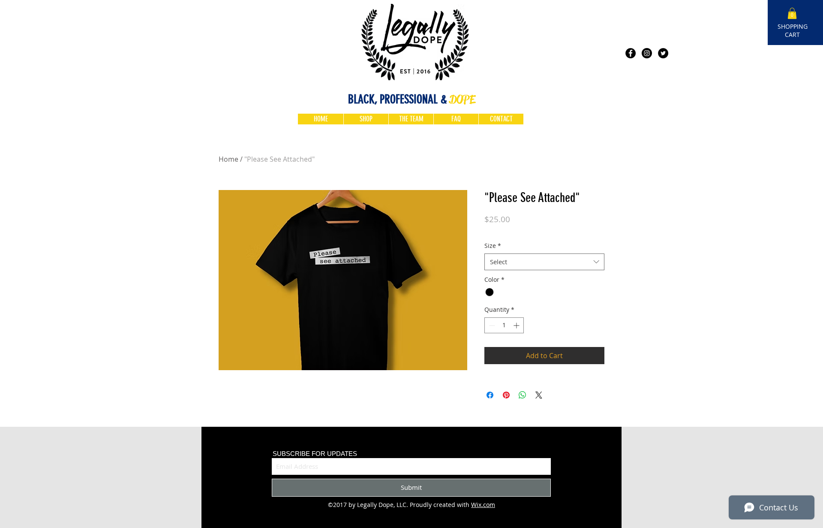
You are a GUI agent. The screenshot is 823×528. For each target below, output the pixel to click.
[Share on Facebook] (490, 395)
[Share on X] (539, 395)
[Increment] (517, 325)
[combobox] (544, 261)
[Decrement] (491, 325)
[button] (792, 13)
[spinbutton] (504, 325)
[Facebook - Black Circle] (630, 53)
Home (228, 159)
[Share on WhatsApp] (522, 395)
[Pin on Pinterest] (506, 395)
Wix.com (483, 505)
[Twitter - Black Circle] (663, 53)
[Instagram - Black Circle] (647, 53)
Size (492, 245)
